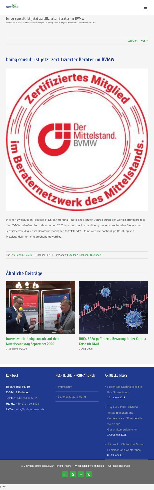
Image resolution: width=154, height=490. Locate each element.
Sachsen (84, 255)
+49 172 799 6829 (27, 403)
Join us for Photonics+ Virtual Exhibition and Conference (125, 447)
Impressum (65, 386)
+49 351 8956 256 (28, 398)
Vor (143, 40)
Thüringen (95, 255)
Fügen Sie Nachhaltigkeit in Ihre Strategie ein (124, 389)
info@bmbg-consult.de (30, 409)
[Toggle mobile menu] (146, 9)
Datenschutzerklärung (72, 396)
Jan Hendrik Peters (21, 255)
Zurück (132, 40)
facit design (97, 465)
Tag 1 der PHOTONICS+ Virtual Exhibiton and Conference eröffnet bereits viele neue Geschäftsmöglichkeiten (124, 418)
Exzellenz (72, 255)
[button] (9, 316)
